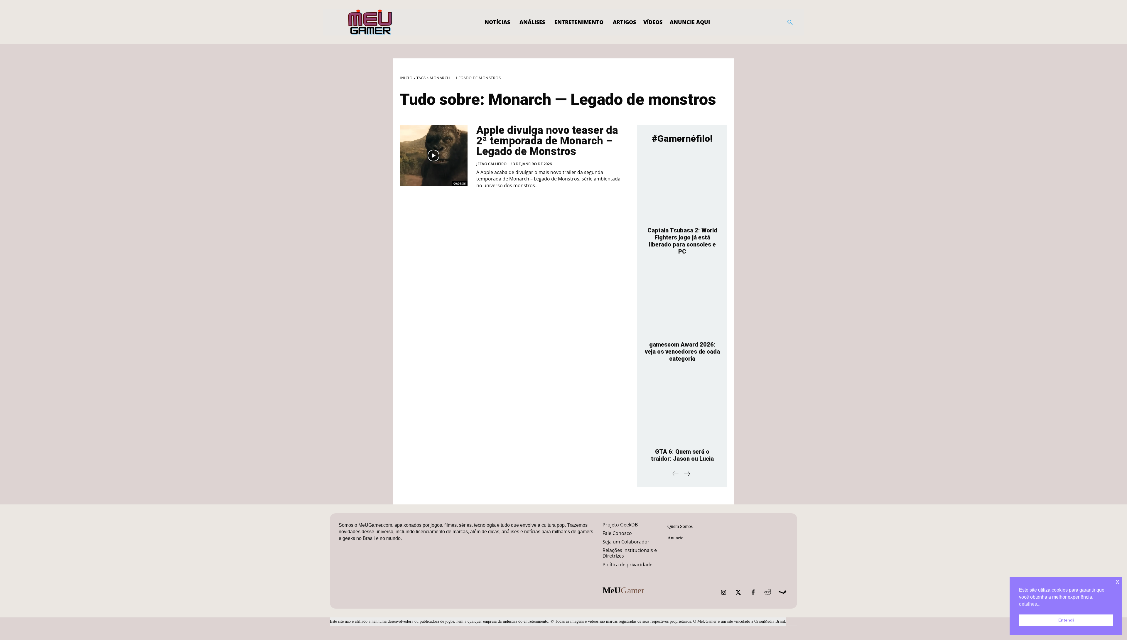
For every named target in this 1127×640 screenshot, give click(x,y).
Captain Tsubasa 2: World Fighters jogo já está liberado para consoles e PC (682, 241)
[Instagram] (724, 592)
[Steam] (782, 592)
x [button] (1117, 581)
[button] (790, 22)
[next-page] (686, 474)
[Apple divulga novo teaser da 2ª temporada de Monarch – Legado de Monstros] (434, 155)
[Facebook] (753, 592)
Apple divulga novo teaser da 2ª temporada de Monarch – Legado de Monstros (547, 141)
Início (406, 77)
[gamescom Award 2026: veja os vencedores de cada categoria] (682, 301)
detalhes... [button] (1029, 604)
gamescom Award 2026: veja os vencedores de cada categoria (682, 351)
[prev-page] (675, 474)
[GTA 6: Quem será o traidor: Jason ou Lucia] (682, 408)
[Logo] (370, 22)
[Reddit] (768, 592)
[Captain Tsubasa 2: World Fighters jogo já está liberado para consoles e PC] (682, 187)
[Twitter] (738, 592)
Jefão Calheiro (491, 163)
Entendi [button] (1066, 620)
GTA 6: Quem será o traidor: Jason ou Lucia (682, 455)
